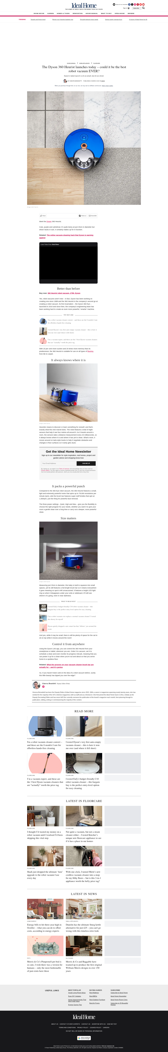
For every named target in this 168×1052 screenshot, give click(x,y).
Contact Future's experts (70, 1024)
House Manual (92, 13)
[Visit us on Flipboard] (140, 4)
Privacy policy (82, 1027)
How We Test (112, 1024)
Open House (120, 13)
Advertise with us (98, 1024)
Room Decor (39, 13)
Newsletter (94, 215)
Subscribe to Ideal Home (119, 993)
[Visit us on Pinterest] (138, 4)
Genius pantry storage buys (113, 19)
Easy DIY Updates (74, 996)
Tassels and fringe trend (38, 19)
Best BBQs (93, 996)
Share (44, 215)
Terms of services (64, 468)
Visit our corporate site (108, 1046)
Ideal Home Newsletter (118, 996)
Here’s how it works (107, 85)
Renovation (78, 13)
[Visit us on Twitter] (132, 4)
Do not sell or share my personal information (84, 1031)
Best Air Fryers (94, 1003)
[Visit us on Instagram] (135, 4)
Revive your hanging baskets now (62, 19)
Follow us (83, 215)
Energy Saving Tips (75, 1005)
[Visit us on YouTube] (143, 4)
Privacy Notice (45, 470)
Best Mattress (94, 993)
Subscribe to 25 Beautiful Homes (119, 1004)
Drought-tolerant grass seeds (89, 19)
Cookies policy (95, 1027)
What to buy (106, 13)
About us (54, 1024)
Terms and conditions (67, 1027)
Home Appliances (84, 63)
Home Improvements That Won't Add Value (77, 1000)
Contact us (85, 1024)
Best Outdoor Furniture (97, 1000)
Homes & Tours (63, 13)
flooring (90, 351)
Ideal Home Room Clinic (119, 1000)
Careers (106, 1027)
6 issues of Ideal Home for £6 (138, 19)
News (103, 81)
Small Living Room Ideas (77, 993)
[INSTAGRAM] (44, 686)
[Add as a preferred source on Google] (84, 1038)
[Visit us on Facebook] (129, 4)
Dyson (49, 221)
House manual (71, 63)
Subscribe (136, 8)
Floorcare (96, 63)
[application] (68, 263)
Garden (50, 13)
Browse (131, 13)
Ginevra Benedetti (76, 81)
